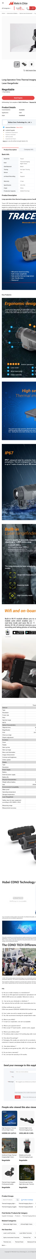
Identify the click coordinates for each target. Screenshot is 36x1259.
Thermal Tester (19, 1242)
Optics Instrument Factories (11, 1237)
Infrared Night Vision (26, 1224)
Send (17, 1097)
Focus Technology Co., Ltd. (23, 1251)
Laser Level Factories (9, 1233)
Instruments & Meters (12, 13)
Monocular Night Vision (10, 1224)
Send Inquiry (18, 98)
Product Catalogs (28, 1200)
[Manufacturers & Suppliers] (18, 3)
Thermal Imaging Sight (8, 1203)
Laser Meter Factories (25, 1233)
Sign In (5, 141)
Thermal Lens (7, 1242)
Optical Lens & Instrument (25, 13)
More (3, 1245)
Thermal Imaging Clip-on (26, 1203)
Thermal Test (27, 1237)
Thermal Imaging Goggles (9, 1207)
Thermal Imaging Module (26, 1207)
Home (3, 13)
